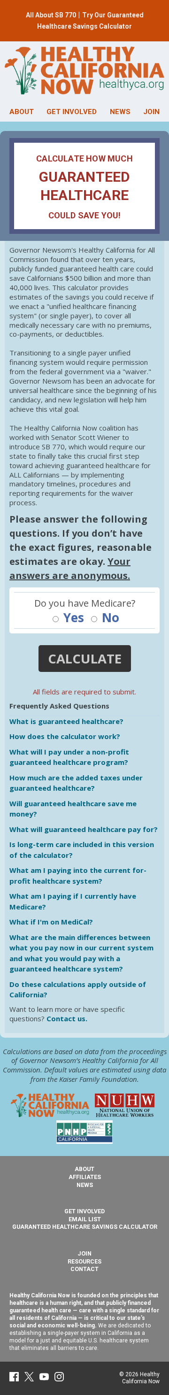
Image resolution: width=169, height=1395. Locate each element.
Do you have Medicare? (84, 603)
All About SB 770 (51, 15)
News (85, 1184)
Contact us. (66, 1018)
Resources (84, 1261)
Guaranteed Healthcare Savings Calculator (84, 1226)
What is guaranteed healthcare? (66, 721)
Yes (72, 618)
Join (84, 1253)
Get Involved (84, 1211)
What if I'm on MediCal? (51, 921)
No (109, 618)
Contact (84, 1268)
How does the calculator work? (64, 736)
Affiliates (85, 1176)
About (84, 1168)
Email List (85, 1219)
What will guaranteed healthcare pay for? (83, 829)
